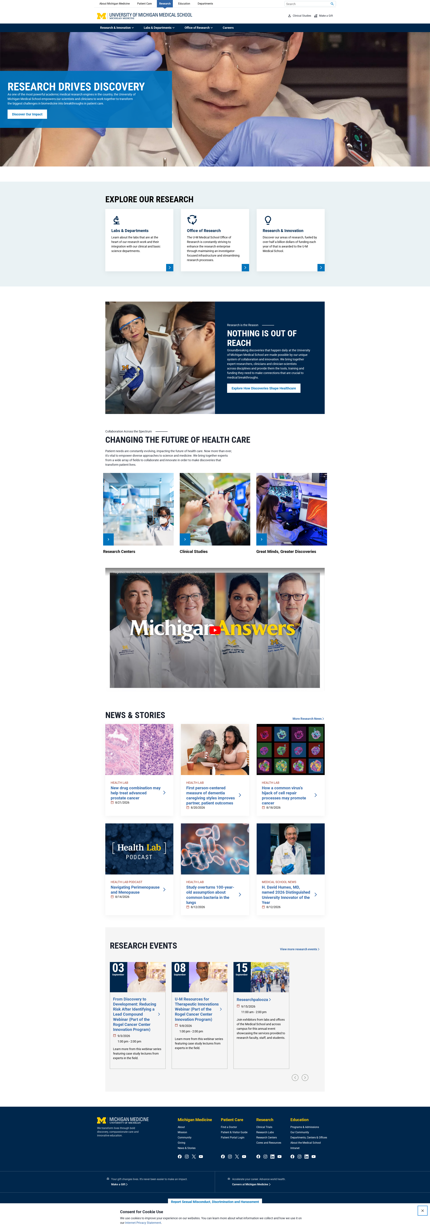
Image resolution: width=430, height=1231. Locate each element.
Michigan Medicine (195, 1119)
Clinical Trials (264, 1127)
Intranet (294, 1148)
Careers (228, 27)
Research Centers (266, 1137)
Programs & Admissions (304, 1127)
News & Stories (187, 1148)
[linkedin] (272, 1157)
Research (165, 3)
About (181, 1127)
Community (184, 1137)
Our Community (299, 1132)
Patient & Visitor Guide (234, 1132)
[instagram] (187, 1157)
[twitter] (194, 1157)
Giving (181, 1142)
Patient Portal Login (232, 1137)
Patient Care (144, 3)
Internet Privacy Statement (143, 1222)
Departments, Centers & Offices (308, 1137)
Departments (205, 3)
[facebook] (180, 1157)
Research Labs (265, 1132)
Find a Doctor (229, 1127)
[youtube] (201, 1157)
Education (184, 3)
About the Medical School (305, 1142)
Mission (182, 1132)
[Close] (422, 1210)
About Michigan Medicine (114, 3)
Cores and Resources (268, 1142)
